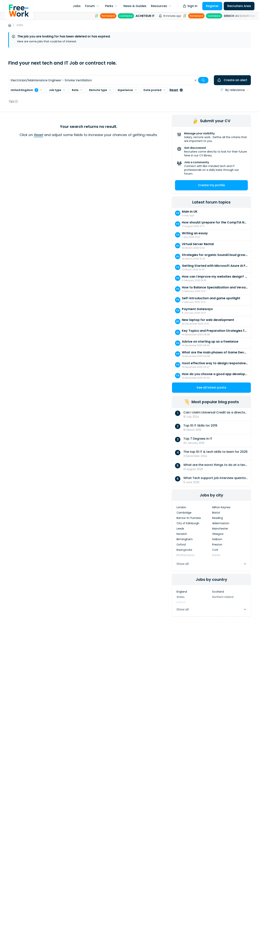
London (181, 507)
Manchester (220, 528)
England (182, 592)
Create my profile (211, 185)
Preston (217, 544)
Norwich (182, 534)
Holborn (217, 539)
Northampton (186, 555)
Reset (174, 90)
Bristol (216, 513)
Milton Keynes (221, 507)
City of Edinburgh (188, 523)
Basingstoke (184, 550)
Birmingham (185, 539)
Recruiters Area (239, 6)
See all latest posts (211, 387)
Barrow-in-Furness (189, 518)
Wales (180, 597)
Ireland (181, 602)
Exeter (216, 555)
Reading (217, 518)
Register (212, 6)
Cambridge (184, 513)
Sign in (192, 6)
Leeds (180, 528)
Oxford (181, 544)
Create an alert (235, 80)
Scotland (218, 592)
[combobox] (109, 80)
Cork (215, 550)
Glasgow (217, 534)
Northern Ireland (222, 597)
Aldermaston (220, 523)
